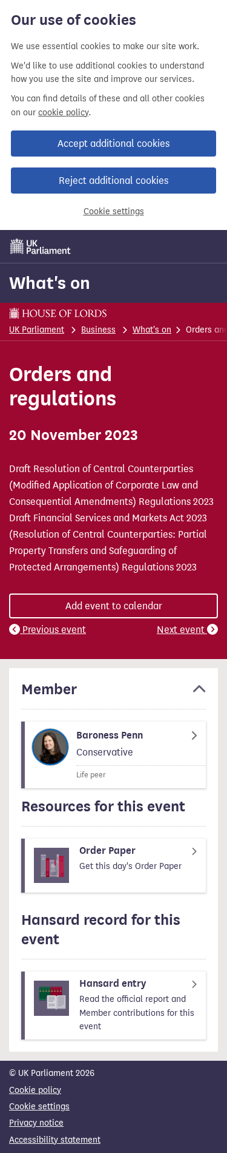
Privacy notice (36, 1123)
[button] (113, 694)
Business (98, 330)
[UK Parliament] (40, 246)
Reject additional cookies (113, 180)
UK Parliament (36, 330)
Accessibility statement (54, 1140)
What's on (49, 283)
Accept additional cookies (113, 143)
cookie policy (63, 112)
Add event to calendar (113, 606)
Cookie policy (35, 1090)
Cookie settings (114, 211)
